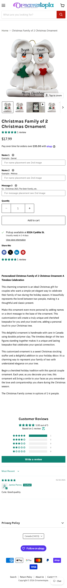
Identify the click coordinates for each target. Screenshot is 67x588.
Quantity (5, 201)
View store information (16, 240)
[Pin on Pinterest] (23, 252)
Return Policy (26, 577)
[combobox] (29, 14)
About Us (40, 577)
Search (13, 577)
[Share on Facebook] (4, 252)
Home (5, 30)
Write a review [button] (33, 459)
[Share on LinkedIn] (16, 252)
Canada (32, 536)
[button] (7, 107)
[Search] (61, 14)
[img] (9, 480)
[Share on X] (10, 252)
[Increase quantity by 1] (29, 208)
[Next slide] (62, 107)
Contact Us (52, 577)
